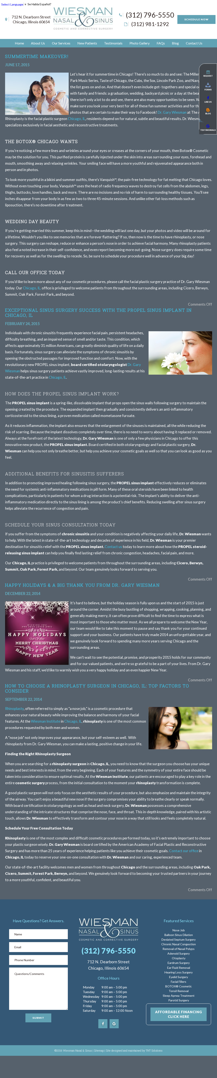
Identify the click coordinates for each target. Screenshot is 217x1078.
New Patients (87, 43)
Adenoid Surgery (178, 953)
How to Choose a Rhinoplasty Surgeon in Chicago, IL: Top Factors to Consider (97, 688)
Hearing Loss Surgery (178, 972)
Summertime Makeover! (37, 56)
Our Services (61, 43)
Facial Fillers (178, 981)
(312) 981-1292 (150, 24)
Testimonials (113, 43)
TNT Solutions (154, 1050)
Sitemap (99, 1050)
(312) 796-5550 (150, 15)
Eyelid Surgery (178, 977)
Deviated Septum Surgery (178, 939)
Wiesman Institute (45, 721)
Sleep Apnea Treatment (179, 995)
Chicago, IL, (32, 288)
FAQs (161, 43)
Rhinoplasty (14, 708)
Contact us (113, 546)
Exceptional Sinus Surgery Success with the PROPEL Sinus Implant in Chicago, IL (98, 312)
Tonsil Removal (179, 991)
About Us (38, 43)
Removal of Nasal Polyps (179, 949)
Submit (38, 1017)
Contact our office (183, 851)
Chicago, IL (76, 118)
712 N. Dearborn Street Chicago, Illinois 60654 (31, 19)
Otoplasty (178, 958)
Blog (175, 43)
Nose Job (178, 930)
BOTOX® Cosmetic (178, 986)
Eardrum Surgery (179, 963)
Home (19, 43)
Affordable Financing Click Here (178, 1014)
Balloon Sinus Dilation (178, 935)
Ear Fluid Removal (178, 967)
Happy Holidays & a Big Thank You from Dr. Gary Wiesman (82, 585)
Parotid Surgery (178, 1000)
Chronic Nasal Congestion (178, 944)
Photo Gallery (139, 43)
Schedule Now (196, 19)
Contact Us (194, 43)
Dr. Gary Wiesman (172, 112)
